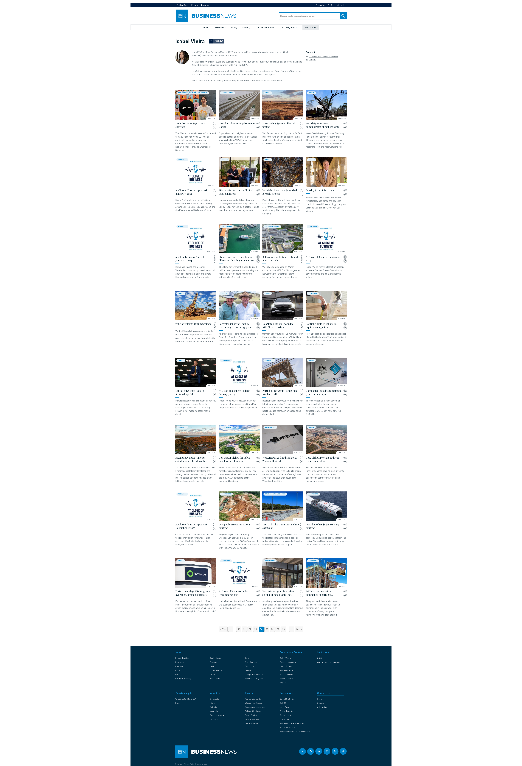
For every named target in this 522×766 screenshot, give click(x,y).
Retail (247, 658)
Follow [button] (219, 41)
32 (250, 629)
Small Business (251, 662)
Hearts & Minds (286, 666)
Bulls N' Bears (285, 658)
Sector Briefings (251, 715)
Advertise (205, 5)
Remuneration (215, 678)
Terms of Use (201, 764)
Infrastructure (272, 226)
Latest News (220, 27)
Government (227, 226)
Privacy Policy (189, 764)
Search (343, 15)
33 (256, 629)
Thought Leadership (288, 662)
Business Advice (286, 670)
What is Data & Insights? (185, 699)
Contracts (226, 427)
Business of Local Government (292, 723)
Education (214, 662)
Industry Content (287, 678)
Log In (342, 5)
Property (246, 27)
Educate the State (287, 727)
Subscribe (320, 5)
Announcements (286, 674)
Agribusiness (227, 93)
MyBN (330, 5)
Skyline (282, 682)
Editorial (213, 707)
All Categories (288, 27)
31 (245, 629)
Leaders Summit (252, 723)
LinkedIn (312, 60)
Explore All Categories (254, 678)
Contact (320, 699)
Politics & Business (253, 711)
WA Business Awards (253, 703)
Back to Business (252, 719)
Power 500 (284, 719)
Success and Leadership (255, 707)
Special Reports (286, 711)
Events (194, 5)
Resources (179, 662)
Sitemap (178, 764)
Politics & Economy (183, 678)
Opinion (178, 674)
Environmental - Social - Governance (295, 731)
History (213, 703)
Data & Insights (311, 27)
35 (267, 629)
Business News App (218, 715)
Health (225, 160)
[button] (214, 123)
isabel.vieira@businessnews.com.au (323, 56)
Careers (320, 703)
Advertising (322, 707)
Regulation (270, 561)
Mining (234, 27)
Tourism (248, 670)
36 (273, 629)
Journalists (215, 711)
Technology (249, 666)
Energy (225, 293)
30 (239, 629)
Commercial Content (265, 27)
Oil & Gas (213, 674)
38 (284, 629)
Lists (177, 703)
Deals (267, 293)
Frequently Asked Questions (328, 662)
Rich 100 (283, 703)
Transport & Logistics (275, 494)
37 (278, 629)
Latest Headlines (182, 658)
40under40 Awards (253, 699)
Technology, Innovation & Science (192, 93)
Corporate (214, 699)
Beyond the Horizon (288, 699)
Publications (182, 5)
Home (205, 27)
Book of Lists (285, 715)
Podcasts (182, 160)
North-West (285, 707)
